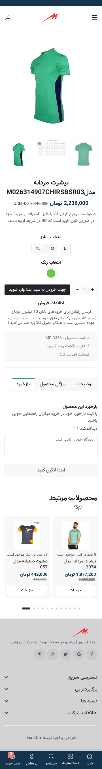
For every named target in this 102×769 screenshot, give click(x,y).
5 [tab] (47, 608)
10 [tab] (70, 608)
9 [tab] (66, 608)
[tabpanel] (27, 557)
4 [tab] (43, 608)
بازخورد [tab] (23, 384)
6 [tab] (52, 608)
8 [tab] (61, 608)
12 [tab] (79, 608)
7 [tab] (57, 608)
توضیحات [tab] (84, 384)
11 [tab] (75, 608)
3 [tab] (38, 608)
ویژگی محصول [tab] (53, 384)
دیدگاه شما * (86, 429)
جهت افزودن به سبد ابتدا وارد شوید (37, 289)
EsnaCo (33, 737)
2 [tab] (34, 608)
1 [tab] (26, 608)
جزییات (27, 590)
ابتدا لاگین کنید (51, 470)
